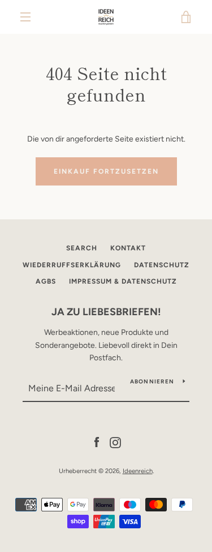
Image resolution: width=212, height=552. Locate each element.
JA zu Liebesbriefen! (106, 312)
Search (81, 248)
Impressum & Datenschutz (123, 281)
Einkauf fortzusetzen (106, 171)
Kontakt (128, 248)
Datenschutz (161, 265)
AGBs (46, 281)
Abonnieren (152, 381)
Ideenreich (138, 471)
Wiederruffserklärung (72, 265)
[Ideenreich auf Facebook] (96, 442)
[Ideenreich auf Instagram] (115, 442)
